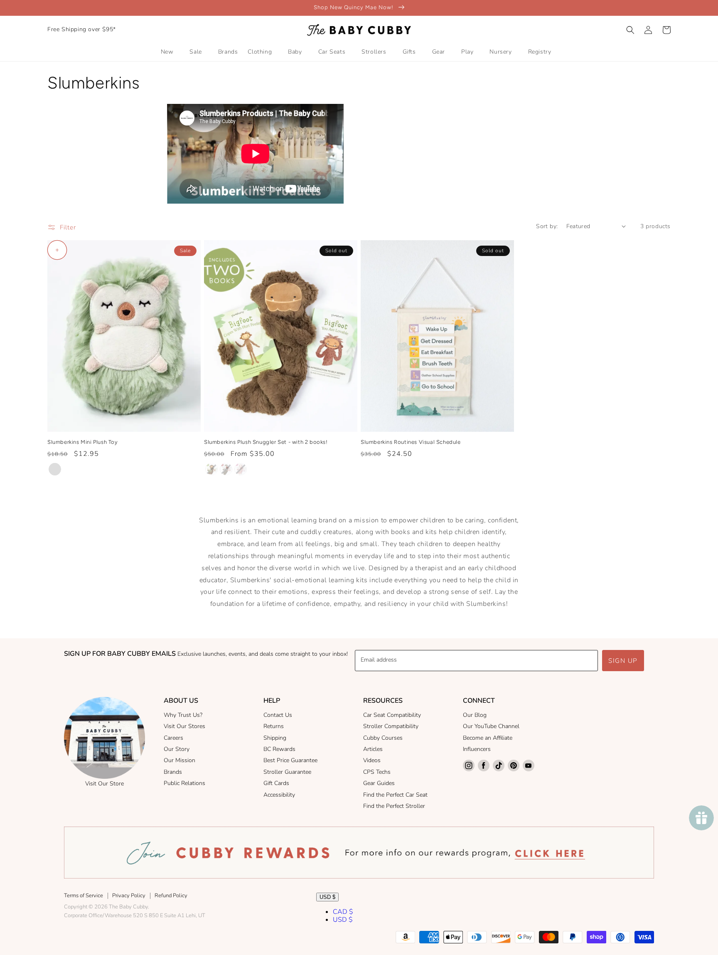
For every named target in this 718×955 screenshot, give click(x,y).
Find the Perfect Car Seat (395, 795)
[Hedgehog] (55, 469)
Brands (173, 772)
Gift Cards (276, 783)
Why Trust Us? (183, 715)
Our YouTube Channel (491, 726)
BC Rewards (279, 749)
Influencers (477, 749)
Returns (273, 726)
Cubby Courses (383, 738)
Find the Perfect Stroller (394, 806)
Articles (373, 749)
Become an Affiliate (487, 738)
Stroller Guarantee (287, 772)
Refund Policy (171, 895)
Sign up (623, 661)
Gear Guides (379, 783)
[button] (630, 30)
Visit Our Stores (184, 726)
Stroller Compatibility (390, 726)
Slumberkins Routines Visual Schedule (411, 442)
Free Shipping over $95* (81, 29)
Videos (372, 760)
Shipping (274, 738)
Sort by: (547, 226)
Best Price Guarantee (290, 760)
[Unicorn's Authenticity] (240, 469)
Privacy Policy (128, 895)
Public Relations (184, 783)
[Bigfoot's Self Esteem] (211, 469)
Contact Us (277, 715)
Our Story (176, 749)
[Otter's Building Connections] (226, 469)
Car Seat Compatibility (392, 715)
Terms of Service (83, 895)
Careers (173, 738)
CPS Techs (377, 772)
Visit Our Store (104, 784)
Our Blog (475, 715)
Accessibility (279, 795)
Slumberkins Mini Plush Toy (82, 442)
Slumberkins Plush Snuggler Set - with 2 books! (266, 442)
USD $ (327, 897)
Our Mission (179, 760)
